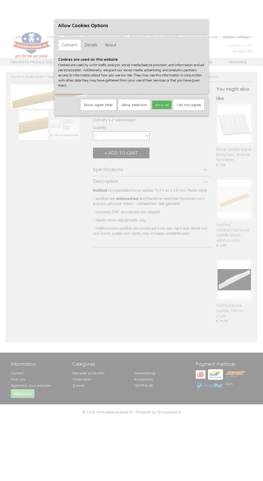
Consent (70, 44)
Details (91, 44)
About (110, 44)
